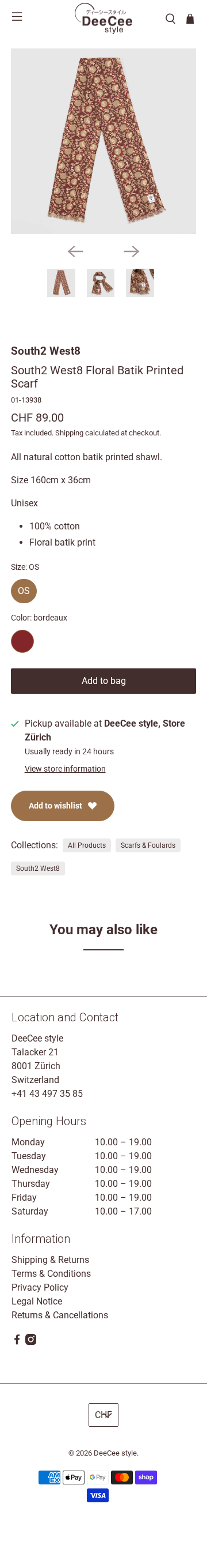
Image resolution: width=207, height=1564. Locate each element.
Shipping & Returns (50, 1259)
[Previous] (75, 251)
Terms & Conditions (51, 1273)
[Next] (131, 251)
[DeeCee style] (103, 18)
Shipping (69, 432)
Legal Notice (37, 1301)
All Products (87, 845)
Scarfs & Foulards (148, 845)
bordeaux (22, 641)
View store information (65, 768)
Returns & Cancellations (60, 1315)
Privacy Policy (40, 1287)
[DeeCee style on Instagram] (30, 1341)
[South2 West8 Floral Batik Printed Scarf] (103, 141)
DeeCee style (115, 1453)
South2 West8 (45, 351)
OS (24, 587)
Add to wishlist (55, 805)
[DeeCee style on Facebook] (17, 1341)
